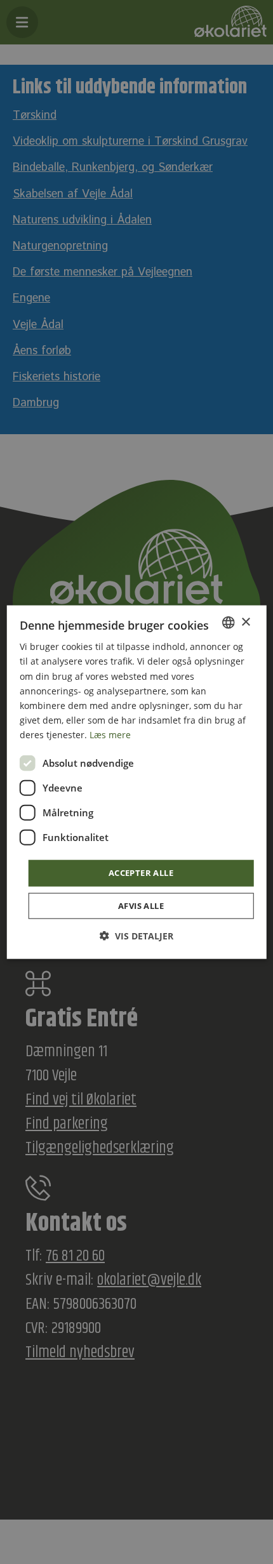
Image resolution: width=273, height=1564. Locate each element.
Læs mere (110, 735)
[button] (136, 935)
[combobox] (228, 622)
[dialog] (137, 782)
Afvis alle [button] (141, 905)
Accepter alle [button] (141, 872)
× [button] (245, 621)
